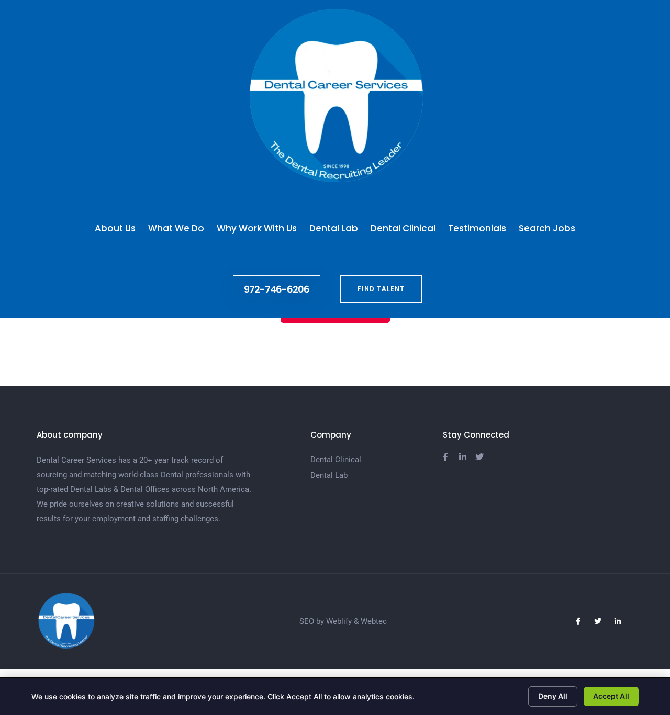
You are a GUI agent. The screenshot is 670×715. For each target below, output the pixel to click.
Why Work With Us (257, 228)
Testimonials (477, 228)
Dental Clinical (403, 228)
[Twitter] (597, 621)
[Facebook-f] (578, 621)
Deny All (552, 695)
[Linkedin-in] (617, 621)
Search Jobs (547, 228)
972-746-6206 (276, 289)
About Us (115, 228)
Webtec (374, 621)
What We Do (176, 228)
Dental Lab (333, 228)
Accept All (611, 695)
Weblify (339, 621)
